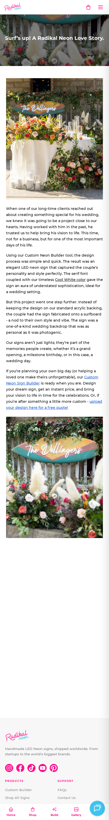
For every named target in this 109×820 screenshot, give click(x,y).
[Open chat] (97, 808)
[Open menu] (100, 7)
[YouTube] (43, 768)
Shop (33, 815)
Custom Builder (18, 790)
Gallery (76, 815)
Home (11, 815)
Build (54, 815)
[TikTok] (31, 768)
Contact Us (67, 798)
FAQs (62, 790)
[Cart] (88, 7)
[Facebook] (20, 768)
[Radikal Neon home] (13, 7)
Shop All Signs (17, 798)
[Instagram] (9, 768)
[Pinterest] (54, 768)
